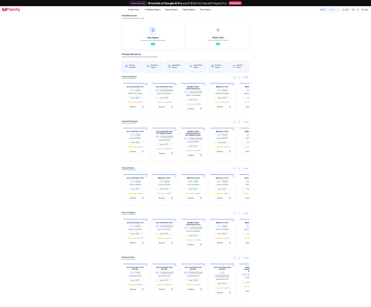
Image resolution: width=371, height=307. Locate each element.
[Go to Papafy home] (11, 9)
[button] (246, 77)
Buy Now (133, 107)
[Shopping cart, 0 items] (353, 10)
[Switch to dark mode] (358, 10)
